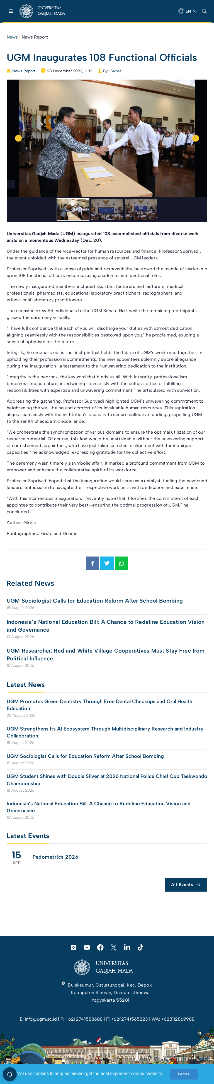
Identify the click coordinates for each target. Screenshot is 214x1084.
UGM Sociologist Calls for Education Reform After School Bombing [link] (95, 600)
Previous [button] (18, 138)
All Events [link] (182, 884)
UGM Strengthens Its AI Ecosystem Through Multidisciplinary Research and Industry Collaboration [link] (105, 732)
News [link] (12, 37)
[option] (107, 138)
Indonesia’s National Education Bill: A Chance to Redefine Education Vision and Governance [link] (106, 626)
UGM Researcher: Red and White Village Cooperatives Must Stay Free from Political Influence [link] (106, 654)
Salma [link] (116, 71)
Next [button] (195, 138)
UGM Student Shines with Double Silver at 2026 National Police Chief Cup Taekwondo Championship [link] (107, 779)
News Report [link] (35, 37)
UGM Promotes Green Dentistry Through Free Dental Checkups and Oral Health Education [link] (99, 704)
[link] (47, 11)
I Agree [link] (183, 1074)
